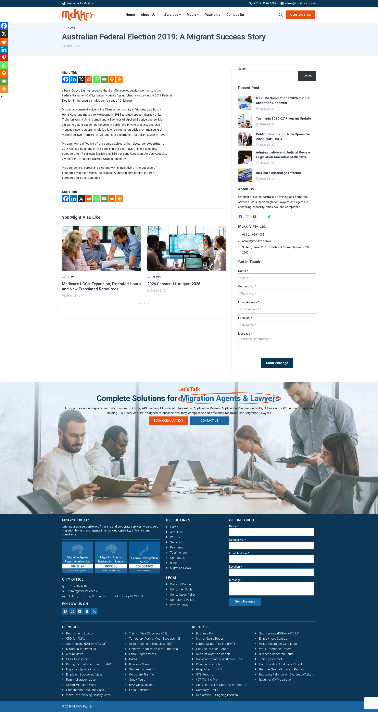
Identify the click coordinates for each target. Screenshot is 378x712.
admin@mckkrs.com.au (257, 241)
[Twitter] (269, 217)
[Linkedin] (73, 79)
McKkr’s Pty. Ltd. (82, 706)
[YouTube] (255, 217)
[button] (140, 303)
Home (130, 15)
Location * (245, 318)
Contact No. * (247, 286)
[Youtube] (80, 611)
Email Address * (248, 302)
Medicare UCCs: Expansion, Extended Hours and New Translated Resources (101, 286)
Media (191, 15)
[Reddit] (88, 79)
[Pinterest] (4, 57)
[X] (81, 79)
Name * (243, 271)
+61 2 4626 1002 (253, 234)
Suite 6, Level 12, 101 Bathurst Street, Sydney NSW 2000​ (275, 250)
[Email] (104, 79)
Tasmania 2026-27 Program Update (283, 118)
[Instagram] (248, 217)
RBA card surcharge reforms (278, 173)
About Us (148, 15)
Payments (212, 15)
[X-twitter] (94, 611)
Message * (245, 333)
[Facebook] (65, 79)
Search (242, 68)
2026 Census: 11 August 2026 (173, 284)
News (72, 27)
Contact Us (235, 15)
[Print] (111, 79)
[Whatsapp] (96, 79)
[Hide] (1, 96)
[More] (119, 79)
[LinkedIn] (262, 217)
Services (171, 15)
